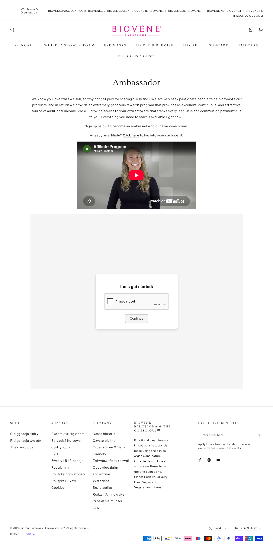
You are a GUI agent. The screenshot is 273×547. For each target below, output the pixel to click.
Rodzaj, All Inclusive (109, 494)
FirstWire (29, 533)
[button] (12, 29)
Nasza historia (104, 434)
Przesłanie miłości (107, 501)
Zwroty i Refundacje (67, 461)
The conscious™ (23, 447)
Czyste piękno (104, 441)
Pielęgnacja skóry (24, 434)
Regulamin (60, 467)
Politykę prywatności (68, 474)
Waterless (101, 481)
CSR (96, 508)
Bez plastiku (102, 488)
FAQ (54, 454)
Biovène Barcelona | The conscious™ (42, 528)
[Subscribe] (260, 434)
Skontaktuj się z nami (68, 434)
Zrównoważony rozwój (111, 461)
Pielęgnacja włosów (26, 441)
